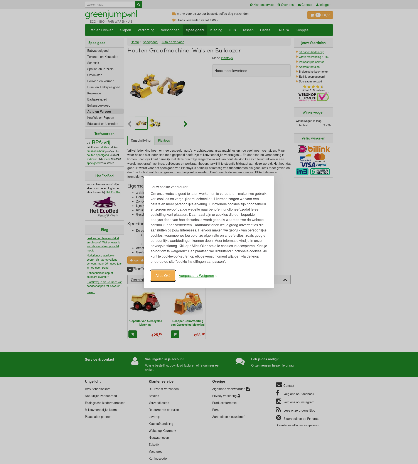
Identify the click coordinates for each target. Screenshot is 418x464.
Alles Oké (162, 275)
